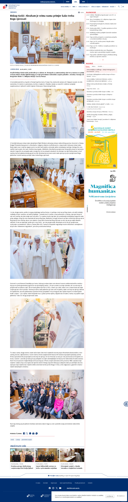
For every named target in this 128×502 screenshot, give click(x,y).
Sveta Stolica (65, 6)
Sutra (93, 66)
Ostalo (112, 6)
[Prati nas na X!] (57, 488)
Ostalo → (101, 66)
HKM (67, 2)
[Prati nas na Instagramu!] (53, 488)
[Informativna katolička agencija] (46, 496)
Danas (88, 66)
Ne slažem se (121, 496)
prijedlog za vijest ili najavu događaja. (65, 475)
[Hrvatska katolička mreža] (31, 496)
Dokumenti (105, 6)
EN (123, 6)
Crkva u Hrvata (83, 6)
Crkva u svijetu (95, 6)
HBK (74, 6)
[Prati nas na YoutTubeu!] (60, 488)
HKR (83, 2)
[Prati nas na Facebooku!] (50, 488)
